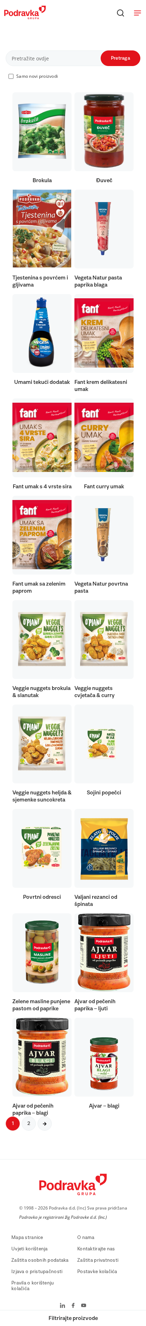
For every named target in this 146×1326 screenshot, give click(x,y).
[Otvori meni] (137, 13)
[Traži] (120, 13)
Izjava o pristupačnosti (36, 1271)
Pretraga (120, 58)
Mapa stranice (27, 1237)
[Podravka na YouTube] (83, 1306)
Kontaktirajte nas (96, 1248)
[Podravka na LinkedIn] (62, 1306)
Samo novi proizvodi (37, 76)
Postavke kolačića (97, 1271)
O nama (86, 1237)
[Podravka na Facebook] (73, 1306)
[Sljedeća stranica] (45, 1123)
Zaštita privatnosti (97, 1260)
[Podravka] (25, 17)
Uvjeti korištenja (29, 1248)
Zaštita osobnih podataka (40, 1260)
